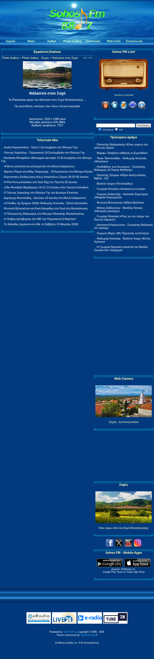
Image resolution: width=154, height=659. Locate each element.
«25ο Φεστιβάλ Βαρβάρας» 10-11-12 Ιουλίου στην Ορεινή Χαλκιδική (46, 187)
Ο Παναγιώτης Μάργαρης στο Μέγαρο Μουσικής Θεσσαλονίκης (44, 213)
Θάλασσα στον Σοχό (65, 57)
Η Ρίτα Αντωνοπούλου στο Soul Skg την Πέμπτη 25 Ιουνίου (40, 182)
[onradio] (38, 622)
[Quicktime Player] (141, 108)
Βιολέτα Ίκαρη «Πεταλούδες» (115, 183)
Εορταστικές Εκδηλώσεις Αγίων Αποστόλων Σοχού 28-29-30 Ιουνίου (46, 176)
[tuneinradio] (115, 622)
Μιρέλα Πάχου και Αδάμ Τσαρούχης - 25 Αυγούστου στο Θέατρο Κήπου (48, 171)
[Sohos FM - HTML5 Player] (105, 108)
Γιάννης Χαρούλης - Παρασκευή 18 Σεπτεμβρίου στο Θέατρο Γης (44, 152)
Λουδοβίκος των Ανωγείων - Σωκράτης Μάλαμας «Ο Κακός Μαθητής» (119, 168)
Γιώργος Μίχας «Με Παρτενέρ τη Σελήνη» (123, 233)
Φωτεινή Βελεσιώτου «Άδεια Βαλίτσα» (120, 202)
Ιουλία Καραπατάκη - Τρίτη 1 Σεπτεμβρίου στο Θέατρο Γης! (41, 147)
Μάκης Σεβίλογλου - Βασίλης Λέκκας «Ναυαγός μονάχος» (118, 209)
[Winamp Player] (123, 108)
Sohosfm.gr (70, 631)
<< (85, 57)
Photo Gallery (10, 57)
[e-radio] (89, 622)
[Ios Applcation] (138, 566)
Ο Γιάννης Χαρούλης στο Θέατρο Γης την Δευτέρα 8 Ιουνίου (41, 192)
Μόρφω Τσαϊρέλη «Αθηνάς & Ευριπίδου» (122, 153)
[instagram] (137, 545)
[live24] (64, 622)
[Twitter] (119, 545)
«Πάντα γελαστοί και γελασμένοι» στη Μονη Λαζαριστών (39, 166)
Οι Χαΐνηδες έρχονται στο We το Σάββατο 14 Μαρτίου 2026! (41, 224)
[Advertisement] (123, 317)
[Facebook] (109, 545)
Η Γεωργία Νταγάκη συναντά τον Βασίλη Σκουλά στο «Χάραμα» (121, 248)
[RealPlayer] (132, 108)
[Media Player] (114, 108)
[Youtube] (128, 545)
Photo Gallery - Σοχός (35, 57)
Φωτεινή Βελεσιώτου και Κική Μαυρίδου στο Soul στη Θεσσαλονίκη (46, 208)
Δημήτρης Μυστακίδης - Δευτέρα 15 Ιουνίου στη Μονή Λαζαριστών (45, 197)
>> (90, 57)
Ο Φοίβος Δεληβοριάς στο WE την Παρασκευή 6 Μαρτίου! (40, 218)
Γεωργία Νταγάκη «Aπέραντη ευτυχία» (121, 188)
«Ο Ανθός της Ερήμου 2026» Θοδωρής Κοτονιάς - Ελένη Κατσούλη (45, 203)
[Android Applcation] (110, 566)
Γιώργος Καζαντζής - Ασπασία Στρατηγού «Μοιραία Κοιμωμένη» (121, 195)
